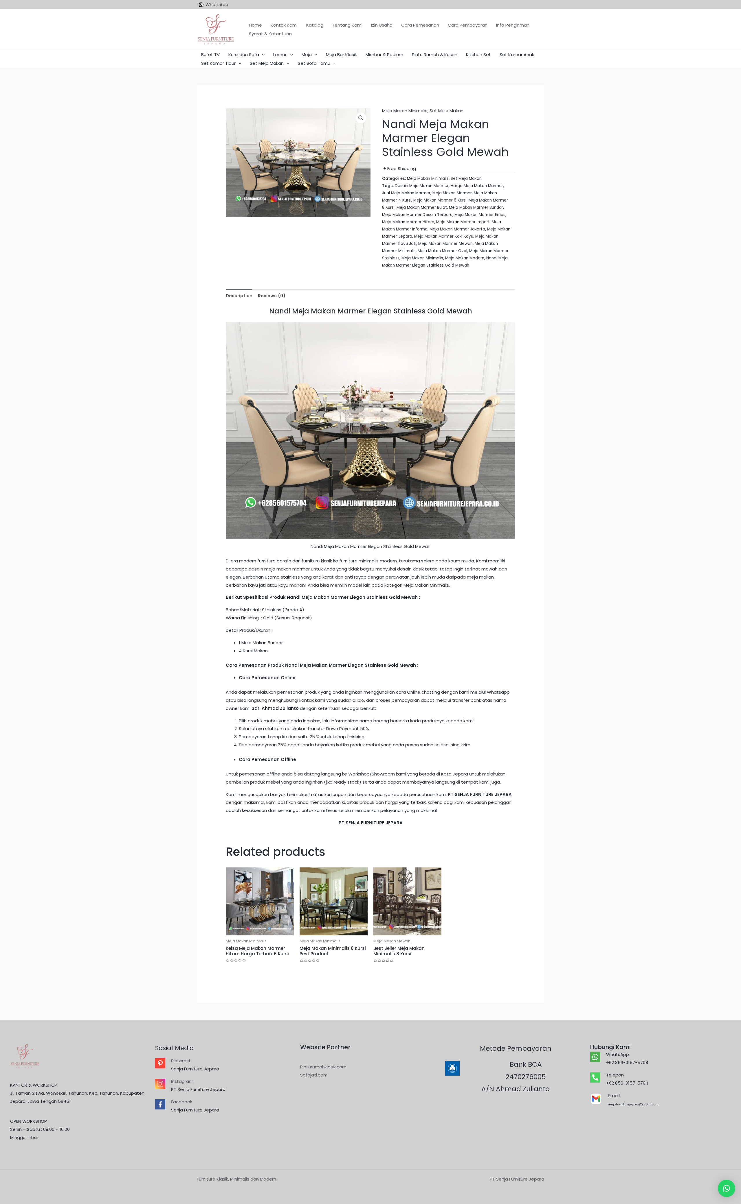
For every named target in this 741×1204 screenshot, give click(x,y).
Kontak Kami (284, 25)
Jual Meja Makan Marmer (406, 193)
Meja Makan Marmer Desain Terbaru (417, 214)
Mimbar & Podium (384, 54)
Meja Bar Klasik (341, 54)
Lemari (280, 54)
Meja (307, 54)
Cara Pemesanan (420, 25)
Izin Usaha (381, 25)
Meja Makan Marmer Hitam (408, 222)
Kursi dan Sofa (243, 54)
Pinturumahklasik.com (323, 1067)
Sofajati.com (314, 1075)
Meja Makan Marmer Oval (442, 251)
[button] (726, 1188)
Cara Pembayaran (467, 25)
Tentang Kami (347, 25)
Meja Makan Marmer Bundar (476, 207)
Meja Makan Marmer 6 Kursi (440, 200)
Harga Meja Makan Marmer (477, 186)
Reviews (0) (271, 296)
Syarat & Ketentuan (270, 34)
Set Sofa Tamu (314, 63)
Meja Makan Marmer (452, 193)
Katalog (314, 25)
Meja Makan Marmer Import (463, 222)
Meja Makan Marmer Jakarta (457, 229)
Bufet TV (210, 54)
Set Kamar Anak (517, 54)
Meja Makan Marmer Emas (479, 214)
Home (255, 25)
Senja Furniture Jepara (195, 1069)
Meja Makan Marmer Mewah (445, 243)
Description (239, 296)
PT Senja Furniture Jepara (198, 1089)
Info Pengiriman (512, 25)
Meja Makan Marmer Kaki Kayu (443, 236)
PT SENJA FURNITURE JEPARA (480, 794)
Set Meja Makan (267, 63)
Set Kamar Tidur (218, 63)
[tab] (239, 295)
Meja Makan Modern (464, 258)
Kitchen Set (478, 54)
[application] (262, 54)
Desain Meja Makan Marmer (422, 186)
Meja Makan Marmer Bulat (422, 207)
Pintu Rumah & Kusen (434, 54)
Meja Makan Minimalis (405, 111)
